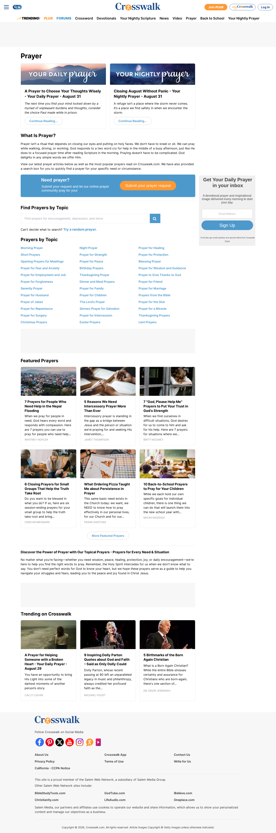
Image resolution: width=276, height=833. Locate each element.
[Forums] (89, 742)
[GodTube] (99, 742)
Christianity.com (46, 800)
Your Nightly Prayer (243, 18)
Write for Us (182, 761)
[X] (59, 742)
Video (177, 18)
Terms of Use (114, 761)
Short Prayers (30, 254)
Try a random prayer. (80, 229)
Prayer (191, 18)
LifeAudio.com (114, 800)
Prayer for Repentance (37, 308)
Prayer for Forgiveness (37, 281)
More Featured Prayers (108, 536)
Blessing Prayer (150, 261)
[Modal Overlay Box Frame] (108, 186)
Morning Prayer (32, 248)
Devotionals (106, 18)
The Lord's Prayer (92, 302)
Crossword (84, 18)
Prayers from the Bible (154, 295)
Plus (48, 18)
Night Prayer (88, 248)
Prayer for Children (93, 295)
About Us (41, 755)
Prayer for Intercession (96, 315)
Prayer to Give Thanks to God (160, 275)
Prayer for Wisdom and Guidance (162, 268)
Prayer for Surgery (34, 315)
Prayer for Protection (153, 254)
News (164, 18)
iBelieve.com (183, 793)
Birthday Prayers (91, 268)
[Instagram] (79, 742)
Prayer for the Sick (152, 302)
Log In (265, 7)
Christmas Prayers (34, 322)
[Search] (17, 7)
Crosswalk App (115, 755)
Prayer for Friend (150, 281)
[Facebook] (39, 742)
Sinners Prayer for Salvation (99, 308)
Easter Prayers (90, 322)
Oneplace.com (184, 800)
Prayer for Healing (151, 248)
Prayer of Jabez (32, 302)
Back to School (212, 18)
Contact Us (182, 755)
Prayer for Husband (35, 295)
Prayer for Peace (91, 261)
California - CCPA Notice (52, 768)
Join (215, 7)
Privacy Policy (45, 761)
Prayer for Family (92, 288)
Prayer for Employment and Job (43, 275)
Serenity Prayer (31, 288)
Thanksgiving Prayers (154, 315)
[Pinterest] (49, 742)
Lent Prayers (148, 322)
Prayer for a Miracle (152, 308)
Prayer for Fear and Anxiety (40, 268)
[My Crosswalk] (243, 7)
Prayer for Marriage (152, 288)
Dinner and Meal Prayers (97, 281)
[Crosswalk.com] (138, 6)
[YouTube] (69, 742)
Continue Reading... (43, 121)
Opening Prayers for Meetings (42, 261)
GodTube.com (114, 793)
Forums (64, 18)
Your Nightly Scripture (138, 18)
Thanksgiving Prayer (94, 275)
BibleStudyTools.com (50, 793)
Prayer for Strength (93, 254)
